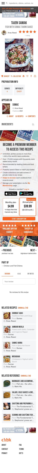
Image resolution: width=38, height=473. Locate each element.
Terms (21, 449)
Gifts (21, 453)
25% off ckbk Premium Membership (16, 8)
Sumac (15, 104)
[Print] (23, 76)
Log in (26, 189)
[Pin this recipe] (31, 76)
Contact (5, 449)
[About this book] (6, 104)
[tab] (7, 273)
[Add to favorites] (27, 76)
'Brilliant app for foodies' (9, 230)
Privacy (4, 453)
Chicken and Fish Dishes (13, 265)
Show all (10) (23, 308)
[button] (7, 3)
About (11, 116)
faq (20, 445)
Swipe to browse (9, 178)
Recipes (20, 116)
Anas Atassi (12, 32)
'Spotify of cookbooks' (28, 230)
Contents (31, 116)
